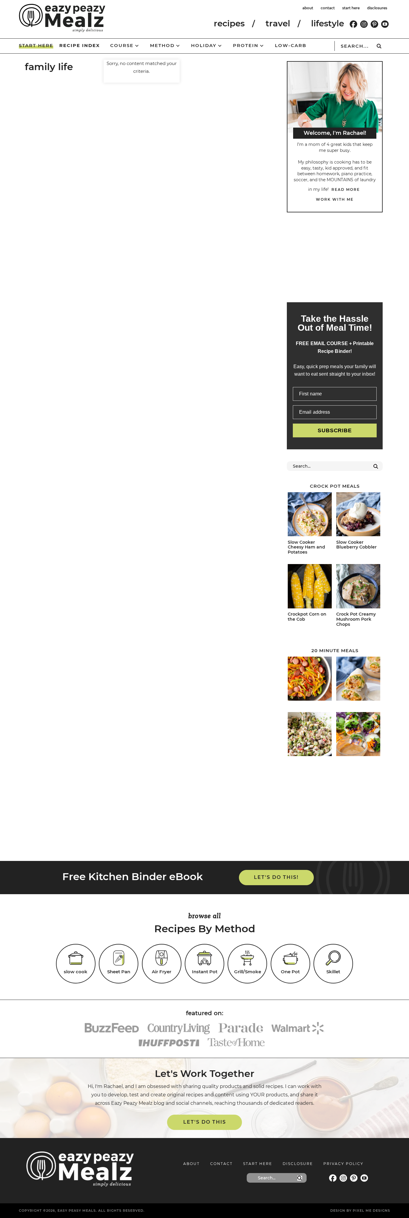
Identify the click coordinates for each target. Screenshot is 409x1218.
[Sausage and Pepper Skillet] (310, 680)
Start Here (257, 1163)
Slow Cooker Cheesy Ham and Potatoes (306, 547)
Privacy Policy (343, 1163)
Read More (345, 189)
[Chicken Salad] (310, 735)
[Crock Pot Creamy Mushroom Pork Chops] (358, 587)
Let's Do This (204, 1122)
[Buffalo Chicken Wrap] (358, 680)
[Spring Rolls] (358, 735)
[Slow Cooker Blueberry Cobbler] (358, 515)
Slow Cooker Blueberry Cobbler (356, 545)
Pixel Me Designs (371, 1210)
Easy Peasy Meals (62, 18)
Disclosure (298, 1163)
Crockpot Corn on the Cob (307, 616)
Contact (221, 1163)
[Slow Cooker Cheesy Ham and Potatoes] (310, 515)
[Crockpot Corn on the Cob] (310, 587)
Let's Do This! (276, 877)
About (191, 1163)
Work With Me (335, 199)
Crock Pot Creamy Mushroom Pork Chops (356, 619)
